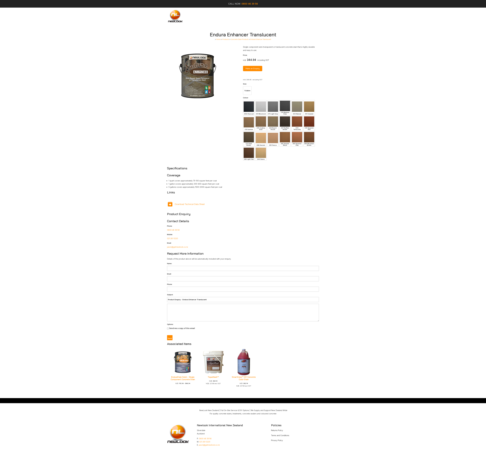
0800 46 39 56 (173, 230)
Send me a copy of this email (182, 328)
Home (200, 16)
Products (225, 16)
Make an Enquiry (253, 68)
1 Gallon (247, 91)
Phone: (169, 226)
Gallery (254, 16)
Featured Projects (240, 16)
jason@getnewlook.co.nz (177, 247)
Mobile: (170, 234)
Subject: (170, 295)
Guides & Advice (267, 16)
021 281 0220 (172, 238)
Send (170, 338)
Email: (169, 243)
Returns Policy (277, 430)
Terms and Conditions (280, 435)
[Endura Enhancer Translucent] (197, 105)
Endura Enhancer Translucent (260, 39)
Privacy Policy (277, 440)
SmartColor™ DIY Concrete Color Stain (244, 378)
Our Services (212, 16)
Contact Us (283, 16)
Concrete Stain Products (240, 39)
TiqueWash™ (213, 377)
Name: (169, 263)
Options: (170, 324)
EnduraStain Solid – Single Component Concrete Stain (183, 378)
